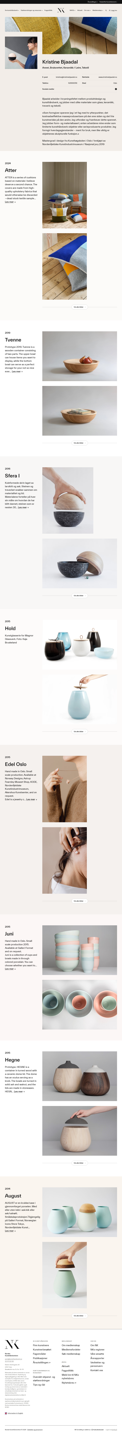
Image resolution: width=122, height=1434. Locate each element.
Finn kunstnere (41, 1345)
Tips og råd (39, 1384)
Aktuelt (79, 10)
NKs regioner (97, 1349)
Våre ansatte (97, 1353)
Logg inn (114, 10)
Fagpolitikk (48, 10)
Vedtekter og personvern (35, 1429)
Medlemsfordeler (71, 1349)
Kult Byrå (114, 1429)
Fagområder (39, 1353)
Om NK (94, 1345)
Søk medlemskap (71, 1353)
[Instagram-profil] (116, 89)
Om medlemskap (71, 1345)
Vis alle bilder (78, 307)
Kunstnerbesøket (42, 1349)
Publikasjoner (40, 1358)
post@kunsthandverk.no (13, 1359)
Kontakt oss (96, 1370)
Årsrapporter (97, 1358)
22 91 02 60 (9, 1361)
